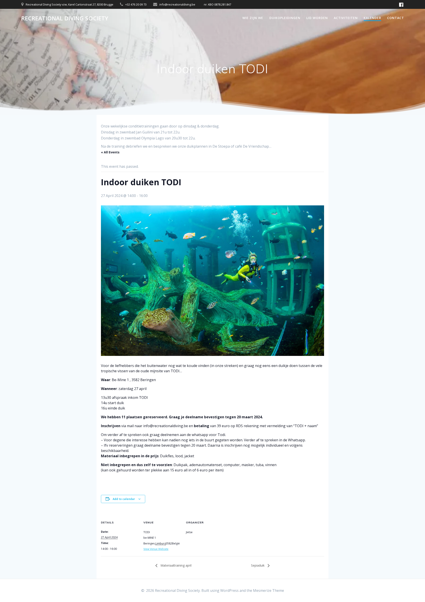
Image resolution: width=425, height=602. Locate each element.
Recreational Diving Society (64, 18)
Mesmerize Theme (268, 590)
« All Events (110, 152)
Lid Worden (317, 18)
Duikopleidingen (284, 18)
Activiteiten (346, 18)
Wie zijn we (252, 18)
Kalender (372, 18)
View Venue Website (155, 549)
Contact (395, 18)
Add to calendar (124, 499)
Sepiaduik (258, 565)
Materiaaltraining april (175, 565)
